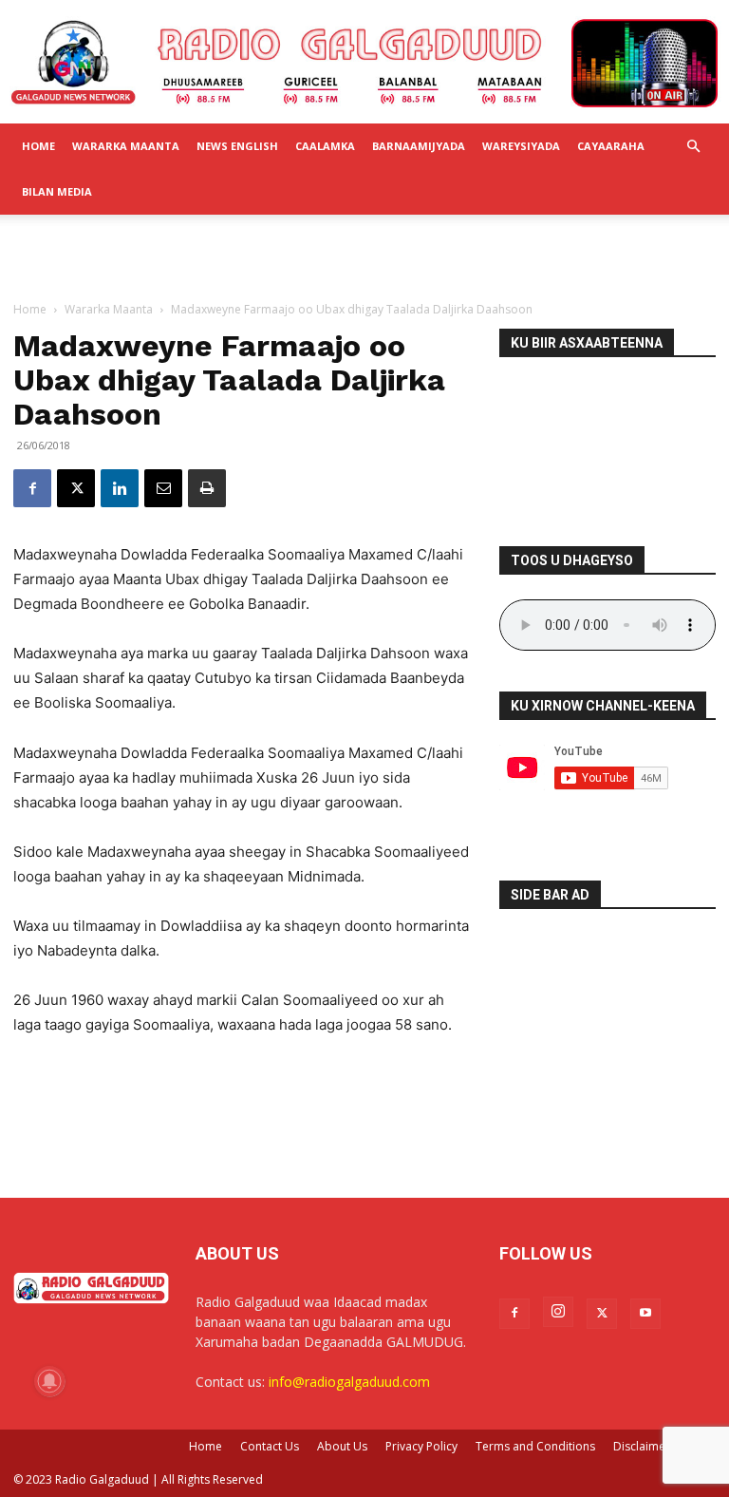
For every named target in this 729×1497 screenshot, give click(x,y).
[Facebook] (32, 488)
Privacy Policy (421, 1446)
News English (237, 146)
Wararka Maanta (125, 146)
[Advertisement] (364, 256)
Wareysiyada (521, 146)
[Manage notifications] (49, 1381)
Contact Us (269, 1446)
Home (38, 146)
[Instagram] (558, 1312)
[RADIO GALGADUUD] (364, 63)
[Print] (207, 488)
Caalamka (325, 146)
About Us (342, 1446)
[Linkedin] (120, 488)
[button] (693, 147)
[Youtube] (645, 1313)
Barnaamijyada (418, 146)
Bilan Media (57, 191)
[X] (76, 488)
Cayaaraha (611, 146)
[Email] (163, 488)
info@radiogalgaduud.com (349, 1382)
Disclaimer (641, 1446)
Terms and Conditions (535, 1446)
